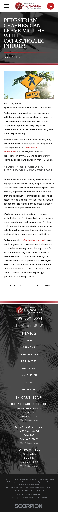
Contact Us (28, 389)
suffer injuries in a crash (33, 240)
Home (29, 340)
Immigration (29, 375)
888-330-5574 (29, 318)
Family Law (29, 368)
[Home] (28, 6)
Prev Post (14, 285)
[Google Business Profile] (22, 325)
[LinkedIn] (28, 325)
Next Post (44, 285)
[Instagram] (35, 325)
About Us (29, 347)
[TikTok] (41, 325)
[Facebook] (16, 325)
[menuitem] (15, 498)
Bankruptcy (29, 361)
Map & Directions (29, 420)
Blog (29, 382)
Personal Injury (29, 354)
